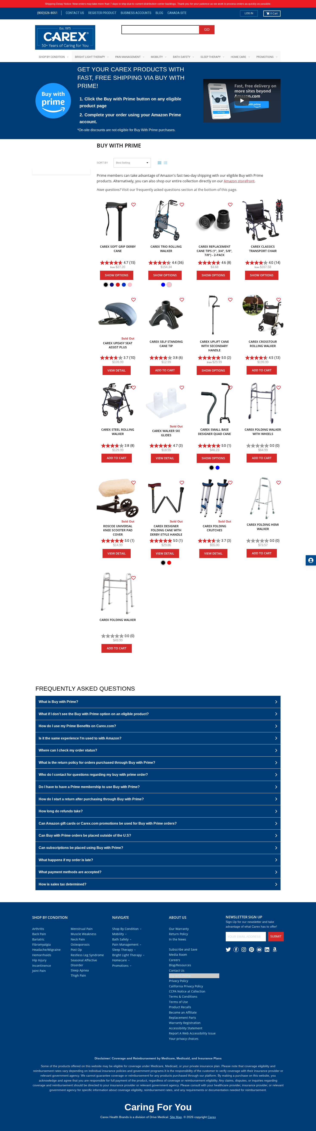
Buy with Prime (180, 976)
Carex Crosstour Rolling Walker (263, 344)
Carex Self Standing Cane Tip (166, 344)
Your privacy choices (183, 1039)
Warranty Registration (185, 1023)
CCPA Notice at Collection (187, 991)
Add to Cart (165, 370)
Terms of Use (178, 1002)
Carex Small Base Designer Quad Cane (214, 431)
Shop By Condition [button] (125, 929)
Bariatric (38, 939)
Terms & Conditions (183, 996)
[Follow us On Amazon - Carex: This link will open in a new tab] (274, 949)
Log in (249, 13)
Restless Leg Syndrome (87, 955)
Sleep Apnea (80, 970)
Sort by (102, 162)
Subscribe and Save (183, 949)
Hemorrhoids (41, 955)
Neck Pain (78, 939)
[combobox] (160, 29)
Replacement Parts (182, 1018)
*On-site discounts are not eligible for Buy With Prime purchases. (126, 130)
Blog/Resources (180, 965)
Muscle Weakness (83, 934)
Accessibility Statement (185, 1028)
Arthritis (38, 929)
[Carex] (65, 38)
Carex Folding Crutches (214, 528)
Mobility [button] (118, 934)
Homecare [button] (119, 960)
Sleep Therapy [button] (122, 950)
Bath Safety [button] (120, 939)
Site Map (176, 1117)
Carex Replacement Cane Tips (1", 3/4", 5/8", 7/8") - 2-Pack (214, 250)
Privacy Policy (178, 981)
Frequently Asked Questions (85, 688)
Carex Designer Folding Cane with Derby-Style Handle (166, 530)
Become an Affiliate (183, 1012)
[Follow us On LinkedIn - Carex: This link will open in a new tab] (267, 949)
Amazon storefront (239, 181)
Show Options (116, 275)
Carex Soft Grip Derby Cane (118, 248)
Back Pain (39, 934)
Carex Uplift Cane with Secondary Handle (214, 346)
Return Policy (178, 934)
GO (206, 29)
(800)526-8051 (47, 13)
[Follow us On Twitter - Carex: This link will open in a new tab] (228, 949)
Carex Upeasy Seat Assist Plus (117, 345)
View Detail (116, 370)
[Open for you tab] (311, 560)
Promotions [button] (120, 966)
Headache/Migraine (46, 950)
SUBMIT (276, 936)
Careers (174, 960)
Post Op (76, 950)
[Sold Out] (118, 315)
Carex (212, 1117)
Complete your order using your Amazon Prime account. (130, 118)
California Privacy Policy (186, 986)
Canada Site (177, 13)
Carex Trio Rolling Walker (166, 248)
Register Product (102, 13)
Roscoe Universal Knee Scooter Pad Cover (117, 530)
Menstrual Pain (82, 929)
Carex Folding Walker (118, 620)
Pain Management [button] (125, 944)
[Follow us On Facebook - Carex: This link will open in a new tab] (236, 949)
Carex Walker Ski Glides (166, 433)
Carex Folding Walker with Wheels (263, 431)
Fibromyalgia (41, 944)
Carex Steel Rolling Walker (117, 431)
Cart (274, 13)
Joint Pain (39, 971)
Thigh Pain (78, 975)
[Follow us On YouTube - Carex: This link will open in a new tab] (259, 949)
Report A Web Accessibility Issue (192, 1033)
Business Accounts (136, 13)
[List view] (166, 163)
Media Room (178, 955)
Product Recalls (180, 1007)
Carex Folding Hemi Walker (263, 526)
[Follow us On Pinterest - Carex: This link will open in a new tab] (251, 949)
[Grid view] (160, 163)
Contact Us (75, 13)
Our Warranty (179, 929)
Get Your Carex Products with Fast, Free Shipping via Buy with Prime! (130, 77)
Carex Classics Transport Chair (263, 248)
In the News (177, 939)
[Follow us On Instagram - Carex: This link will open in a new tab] (243, 949)
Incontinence (41, 966)
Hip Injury (39, 960)
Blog (159, 13)
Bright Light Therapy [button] (127, 955)
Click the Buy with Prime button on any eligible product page (130, 102)
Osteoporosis (80, 944)
